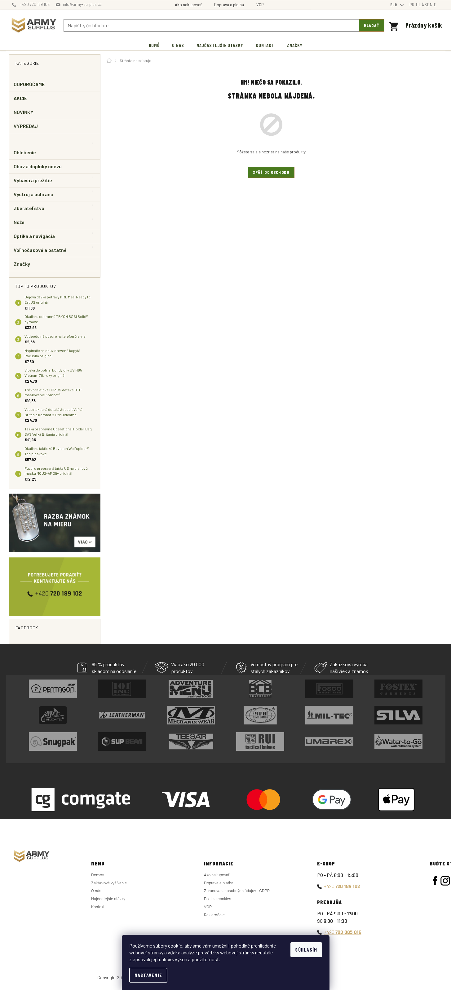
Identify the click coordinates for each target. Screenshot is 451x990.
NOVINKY (24, 112)
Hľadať (371, 25)
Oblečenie (25, 152)
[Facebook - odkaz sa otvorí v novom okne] (435, 881)
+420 (342, 886)
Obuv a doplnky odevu (38, 166)
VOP (259, 4)
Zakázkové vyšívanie (109, 883)
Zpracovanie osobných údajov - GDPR (237, 890)
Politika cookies (217, 898)
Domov (97, 875)
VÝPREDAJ (26, 126)
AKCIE (20, 98)
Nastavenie (148, 975)
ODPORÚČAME (29, 84)
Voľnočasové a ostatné (40, 250)
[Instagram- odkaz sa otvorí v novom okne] (445, 881)
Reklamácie (214, 915)
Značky (22, 264)
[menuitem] (154, 45)
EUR (394, 4)
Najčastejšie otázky (108, 898)
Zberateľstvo (29, 208)
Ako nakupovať (188, 4)
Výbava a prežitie (33, 180)
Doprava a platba (229, 4)
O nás (96, 890)
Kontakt (97, 906)
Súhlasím (306, 950)
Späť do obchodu (271, 172)
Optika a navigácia (34, 236)
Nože (19, 222)
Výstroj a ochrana (33, 194)
